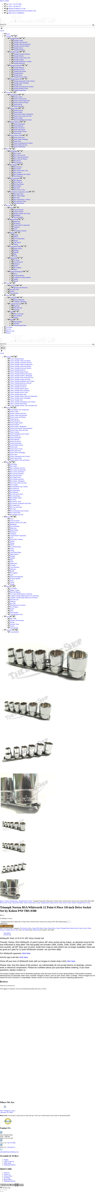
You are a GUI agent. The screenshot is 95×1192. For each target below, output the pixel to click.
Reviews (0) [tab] (7, 935)
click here (26, 953)
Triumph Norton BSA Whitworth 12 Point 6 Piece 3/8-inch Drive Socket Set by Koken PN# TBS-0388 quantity (34, 921)
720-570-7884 (11, 1143)
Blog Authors (8, 1179)
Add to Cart (40, 1065)
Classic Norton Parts (29, 902)
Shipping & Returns (9, 1165)
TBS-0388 (25, 930)
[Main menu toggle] (3, 348)
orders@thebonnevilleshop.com (9, 1152)
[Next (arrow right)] (2, 1191)
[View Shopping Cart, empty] (47, 28)
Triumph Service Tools (25, 901)
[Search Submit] (93, 25)
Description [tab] (7, 933)
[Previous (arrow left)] (0, 1191)
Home (2, 901)
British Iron (36, 930)
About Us (6, 1172)
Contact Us (7, 1174)
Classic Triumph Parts (11, 901)
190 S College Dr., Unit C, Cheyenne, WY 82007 (8, 1111)
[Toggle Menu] (15, 36)
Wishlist (6, 1160)
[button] (12, 36)
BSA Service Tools (5, 902)
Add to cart (4, 923)
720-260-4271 (11, 1147)
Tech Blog (7, 1177)
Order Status (7, 1163)
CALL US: (3, 1143)
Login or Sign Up (9, 1161)
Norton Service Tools (56, 902)
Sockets (74, 902)
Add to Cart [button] (11, 1031)
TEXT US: (3, 1147)
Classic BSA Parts (17, 902)
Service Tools (67, 902)
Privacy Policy (8, 1176)
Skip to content (4, 1)
